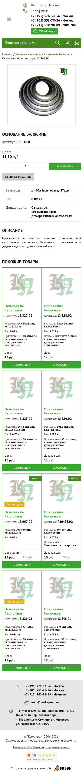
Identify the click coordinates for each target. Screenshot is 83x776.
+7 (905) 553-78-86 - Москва (52, 20)
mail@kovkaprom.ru (45, 702)
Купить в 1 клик (18, 176)
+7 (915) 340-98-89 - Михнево (53, 25)
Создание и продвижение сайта (32, 768)
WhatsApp (47, 31)
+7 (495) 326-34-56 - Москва (52, 16)
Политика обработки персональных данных (41, 747)
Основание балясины (14, 308)
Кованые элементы (28, 54)
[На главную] (9, 19)
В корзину (65, 166)
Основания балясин (57, 54)
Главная (7, 54)
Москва (54, 5)
